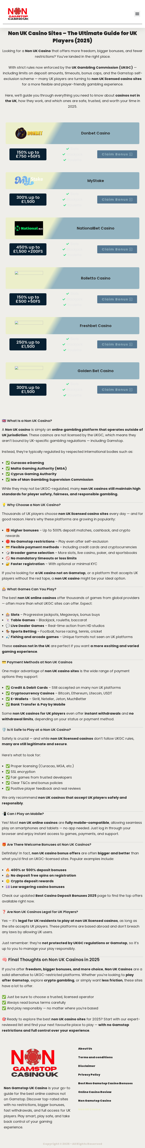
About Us (85, 1048)
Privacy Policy (89, 1075)
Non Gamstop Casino (94, 1101)
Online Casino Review (94, 1092)
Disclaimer (86, 1066)
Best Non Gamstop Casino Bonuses (105, 1083)
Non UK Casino (89, 1109)
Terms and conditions (95, 1057)
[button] (137, 14)
